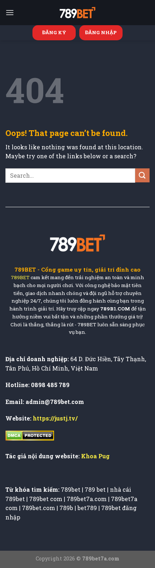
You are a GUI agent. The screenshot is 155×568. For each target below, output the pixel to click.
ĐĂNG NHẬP (101, 32)
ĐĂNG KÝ (54, 32)
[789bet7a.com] (77, 12)
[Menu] (9, 12)
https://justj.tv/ (55, 418)
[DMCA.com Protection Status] (29, 435)
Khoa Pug (95, 456)
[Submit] (142, 175)
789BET (20, 277)
